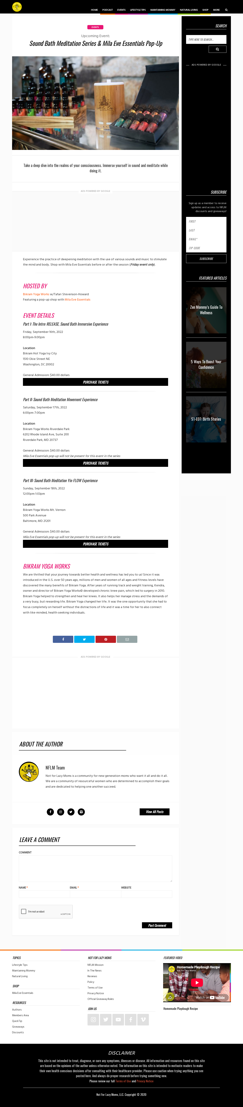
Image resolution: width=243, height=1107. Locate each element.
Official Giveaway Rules (101, 999)
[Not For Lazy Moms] (17, 7)
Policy (91, 982)
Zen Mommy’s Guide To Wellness (206, 309)
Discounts (18, 1033)
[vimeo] (143, 1019)
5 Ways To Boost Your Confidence (206, 364)
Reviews (92, 976)
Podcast (107, 10)
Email (74, 887)
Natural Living (189, 10)
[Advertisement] (95, 222)
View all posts (154, 811)
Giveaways (18, 1027)
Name (23, 887)
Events (121, 10)
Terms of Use (95, 988)
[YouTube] (118, 1019)
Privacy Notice (96, 993)
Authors (17, 1010)
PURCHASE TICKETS (95, 381)
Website (126, 887)
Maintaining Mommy (162, 10)
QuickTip (17, 1021)
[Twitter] (106, 1019)
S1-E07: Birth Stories (206, 419)
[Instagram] (93, 1019)
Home (94, 10)
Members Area (20, 1015)
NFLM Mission (96, 965)
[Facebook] (130, 1019)
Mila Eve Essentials (77, 299)
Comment (25, 852)
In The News (95, 971)
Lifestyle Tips (138, 10)
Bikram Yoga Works (36, 294)
